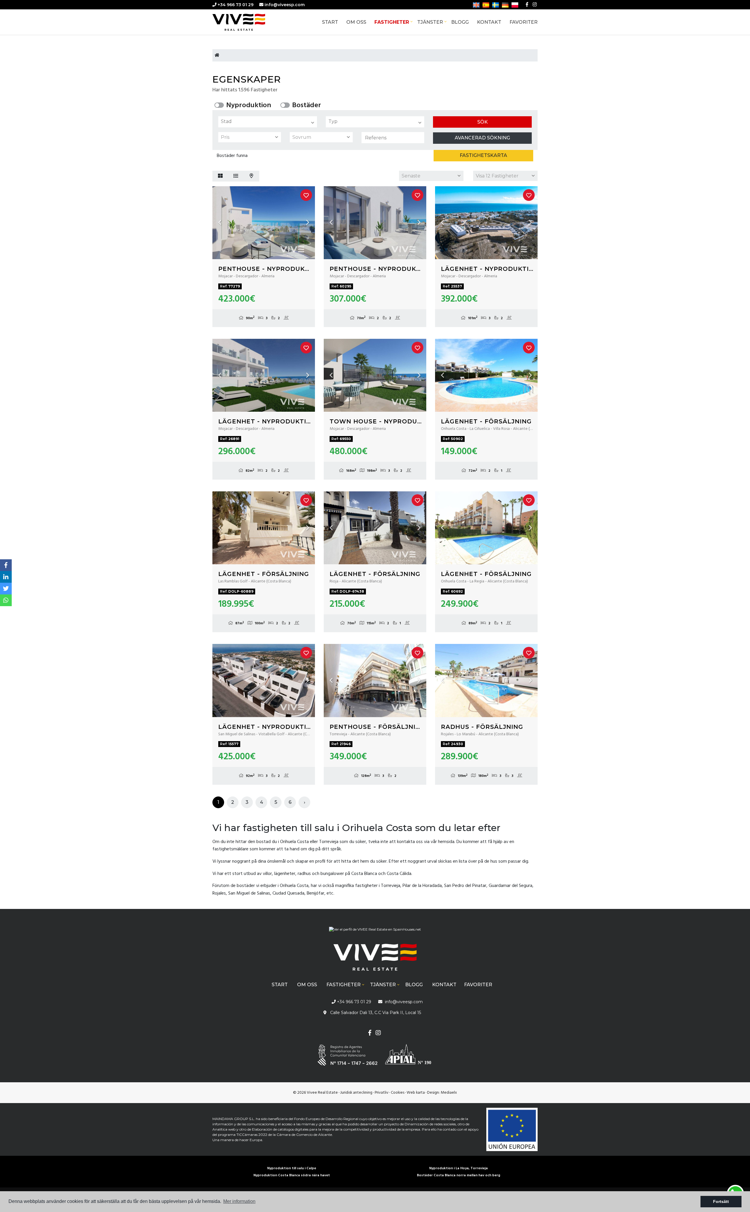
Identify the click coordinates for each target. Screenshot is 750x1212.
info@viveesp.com (285, 4)
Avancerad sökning (482, 138)
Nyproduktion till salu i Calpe (291, 1168)
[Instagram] (535, 4)
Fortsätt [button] (721, 1201)
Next (307, 222)
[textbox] (269, 121)
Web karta (416, 1093)
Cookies (397, 1093)
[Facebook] (527, 4)
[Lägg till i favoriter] (306, 195)
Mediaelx (449, 1093)
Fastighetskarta (483, 155)
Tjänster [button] (430, 22)
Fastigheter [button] (391, 22)
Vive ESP (247, 22)
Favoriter (523, 22)
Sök (482, 122)
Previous (219, 222)
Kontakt (489, 22)
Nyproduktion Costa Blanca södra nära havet (291, 1175)
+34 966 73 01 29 (235, 4)
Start (330, 22)
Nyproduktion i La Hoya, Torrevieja (458, 1168)
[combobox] (267, 121)
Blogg (460, 22)
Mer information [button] (239, 1201)
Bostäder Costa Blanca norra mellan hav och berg (458, 1175)
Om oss (356, 22)
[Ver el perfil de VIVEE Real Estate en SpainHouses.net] (375, 931)
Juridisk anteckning (356, 1093)
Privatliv (381, 1093)
